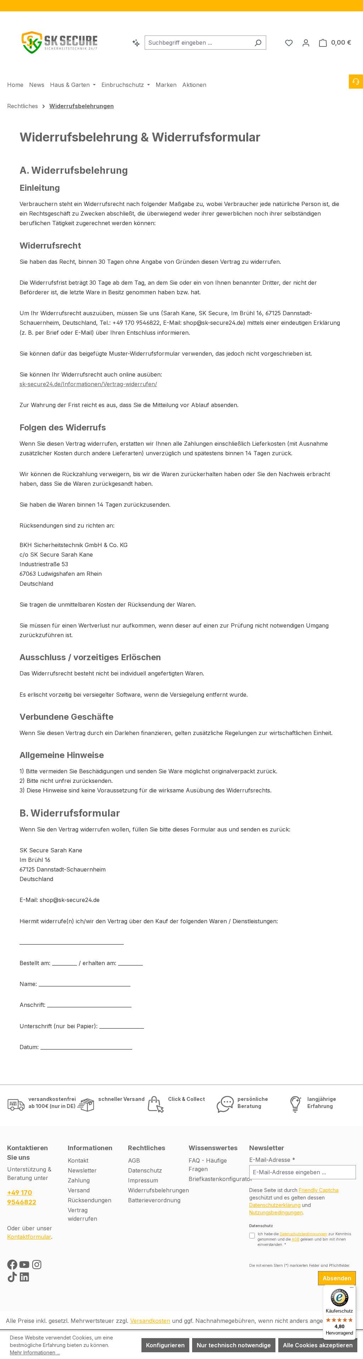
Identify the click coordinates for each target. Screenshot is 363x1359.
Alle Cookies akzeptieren (318, 1345)
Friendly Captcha (319, 1190)
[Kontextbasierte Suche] (136, 42)
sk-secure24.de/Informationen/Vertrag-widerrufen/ (88, 384)
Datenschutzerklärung (275, 1205)
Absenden (337, 1278)
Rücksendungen (89, 1200)
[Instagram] (37, 1266)
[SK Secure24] (60, 41)
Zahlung (79, 1180)
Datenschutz (145, 1170)
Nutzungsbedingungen (276, 1212)
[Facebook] (13, 1266)
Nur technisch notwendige (234, 1345)
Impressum (143, 1180)
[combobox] (197, 42)
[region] (181, 5)
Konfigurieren (165, 1345)
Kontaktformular (29, 1236)
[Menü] (351, 1289)
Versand (79, 1190)
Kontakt (78, 1160)
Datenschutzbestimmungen (303, 1234)
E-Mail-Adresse (272, 1159)
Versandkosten (150, 1320)
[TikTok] (13, 1278)
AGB (134, 1160)
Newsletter (82, 1170)
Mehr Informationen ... (35, 1352)
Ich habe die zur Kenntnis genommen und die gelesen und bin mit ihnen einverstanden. (304, 1239)
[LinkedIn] (24, 1278)
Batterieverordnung (154, 1200)
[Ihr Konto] (305, 42)
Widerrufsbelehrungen (158, 1190)
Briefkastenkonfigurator (221, 1178)
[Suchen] (258, 42)
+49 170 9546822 (21, 1197)
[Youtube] (25, 1266)
